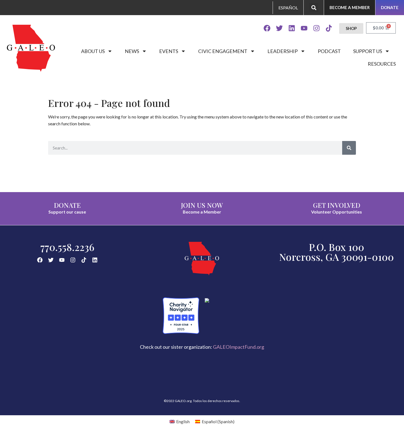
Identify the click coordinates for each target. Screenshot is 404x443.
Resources (382, 64)
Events (168, 51)
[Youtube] (304, 28)
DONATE (67, 205)
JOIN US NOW (202, 205)
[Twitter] (279, 28)
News (132, 51)
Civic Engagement (222, 51)
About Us (93, 51)
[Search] (349, 148)
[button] (313, 7)
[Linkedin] (291, 28)
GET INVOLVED (336, 205)
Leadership (282, 51)
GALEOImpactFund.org (238, 347)
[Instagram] (316, 28)
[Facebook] (267, 28)
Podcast (329, 51)
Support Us (367, 51)
